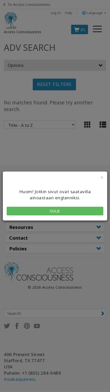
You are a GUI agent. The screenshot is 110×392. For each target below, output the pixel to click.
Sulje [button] (55, 211)
